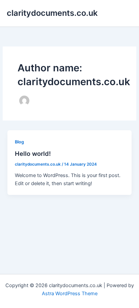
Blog (19, 141)
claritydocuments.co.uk (52, 13)
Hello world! (33, 153)
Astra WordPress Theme (70, 293)
